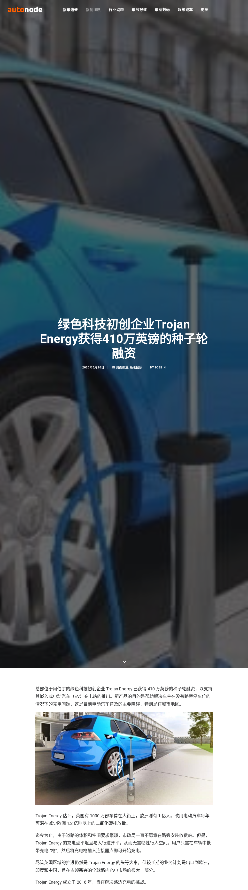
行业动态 (116, 10)
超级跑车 (185, 10)
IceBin (160, 367)
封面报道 (122, 367)
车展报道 (139, 10)
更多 (205, 10)
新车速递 (70, 10)
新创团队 (93, 10)
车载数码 (162, 10)
